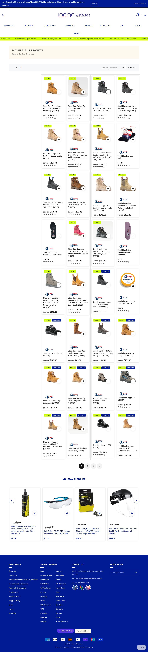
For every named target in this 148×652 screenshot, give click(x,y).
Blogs (11, 605)
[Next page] (99, 466)
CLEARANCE (77, 33)
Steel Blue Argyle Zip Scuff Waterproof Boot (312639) (77, 205)
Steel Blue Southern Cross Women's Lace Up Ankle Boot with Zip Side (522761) (78, 156)
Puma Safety (60, 601)
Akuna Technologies (85, 647)
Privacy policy (14, 592)
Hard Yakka (44, 613)
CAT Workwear (45, 588)
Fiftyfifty (43, 596)
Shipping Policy (14, 601)
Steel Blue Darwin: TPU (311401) (102, 446)
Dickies (43, 592)
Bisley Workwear (46, 575)
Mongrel (43, 622)
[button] (9, 26)
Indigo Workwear (77, 644)
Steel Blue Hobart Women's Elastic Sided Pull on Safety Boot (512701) (127, 207)
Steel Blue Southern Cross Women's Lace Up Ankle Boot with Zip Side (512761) (78, 252)
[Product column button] (13, 67)
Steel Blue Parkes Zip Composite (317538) (51, 402)
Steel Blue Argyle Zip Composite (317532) (126, 354)
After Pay (12, 613)
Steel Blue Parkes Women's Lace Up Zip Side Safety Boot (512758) (101, 252)
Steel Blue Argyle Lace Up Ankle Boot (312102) (102, 110)
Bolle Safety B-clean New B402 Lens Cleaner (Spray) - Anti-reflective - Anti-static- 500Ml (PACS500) (23, 530)
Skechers (59, 613)
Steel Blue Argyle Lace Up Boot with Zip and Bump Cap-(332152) (52, 108)
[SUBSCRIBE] (135, 572)
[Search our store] (3, 15)
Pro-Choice (60, 596)
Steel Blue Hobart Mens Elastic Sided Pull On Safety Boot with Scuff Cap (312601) (102, 156)
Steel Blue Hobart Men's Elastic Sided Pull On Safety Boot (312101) (53, 205)
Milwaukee (60, 575)
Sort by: (105, 68)
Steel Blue (59, 605)
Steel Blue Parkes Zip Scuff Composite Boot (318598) (77, 401)
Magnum (59, 571)
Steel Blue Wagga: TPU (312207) (127, 399)
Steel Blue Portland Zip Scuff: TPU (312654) (77, 450)
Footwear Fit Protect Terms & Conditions (23, 580)
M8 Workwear (61, 584)
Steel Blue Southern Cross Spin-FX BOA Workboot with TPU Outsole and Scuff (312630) (51, 302)
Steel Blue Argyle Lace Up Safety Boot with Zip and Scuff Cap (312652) (127, 108)
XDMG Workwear (62, 622)
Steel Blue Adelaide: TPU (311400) (53, 354)
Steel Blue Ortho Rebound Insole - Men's (52, 254)
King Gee (43, 617)
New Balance (60, 588)
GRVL (42, 609)
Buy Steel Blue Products (26, 54)
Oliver (58, 592)
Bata (42, 571)
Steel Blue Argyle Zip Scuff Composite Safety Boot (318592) (102, 208)
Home (14, 54)
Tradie (58, 617)
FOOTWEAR (88, 26)
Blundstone (44, 580)
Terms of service (14, 596)
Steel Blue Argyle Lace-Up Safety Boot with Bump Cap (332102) (102, 304)
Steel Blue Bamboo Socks (125, 157)
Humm (11, 609)
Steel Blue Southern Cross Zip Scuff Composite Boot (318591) (127, 448)
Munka (58, 580)
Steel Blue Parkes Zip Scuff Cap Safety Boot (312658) (77, 108)
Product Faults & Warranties (19, 584)
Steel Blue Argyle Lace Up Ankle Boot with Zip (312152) (52, 156)
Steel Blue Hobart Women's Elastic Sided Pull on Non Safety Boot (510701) (53, 445)
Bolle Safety (44, 584)
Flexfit (42, 601)
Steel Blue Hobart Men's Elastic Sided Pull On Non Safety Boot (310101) (103, 353)
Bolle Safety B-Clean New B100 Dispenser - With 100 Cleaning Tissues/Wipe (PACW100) (88, 531)
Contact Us (13, 575)
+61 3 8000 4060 (83, 583)
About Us (12, 571)
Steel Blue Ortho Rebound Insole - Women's (124, 252)
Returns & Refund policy (17, 588)
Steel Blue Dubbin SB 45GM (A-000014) (126, 302)
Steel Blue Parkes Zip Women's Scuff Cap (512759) (101, 401)
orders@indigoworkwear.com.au (90, 579)
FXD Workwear (45, 605)
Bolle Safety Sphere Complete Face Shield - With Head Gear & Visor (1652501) (123, 531)
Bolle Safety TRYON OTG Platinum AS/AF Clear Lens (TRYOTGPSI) (57, 532)
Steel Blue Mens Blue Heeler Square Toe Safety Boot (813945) (76, 353)
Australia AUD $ (139, 3)
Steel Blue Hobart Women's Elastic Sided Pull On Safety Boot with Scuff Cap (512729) (78, 301)
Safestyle (59, 609)
